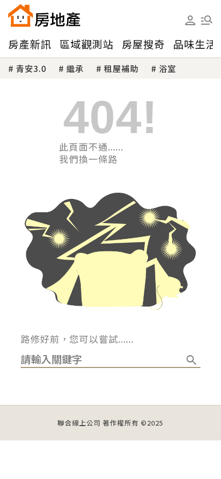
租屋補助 (121, 68)
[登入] (190, 20)
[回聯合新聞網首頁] (20, 15)
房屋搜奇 (143, 43)
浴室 (167, 68)
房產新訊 (29, 43)
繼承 (75, 68)
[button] (206, 20)
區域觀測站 (87, 43)
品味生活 (194, 43)
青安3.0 (31, 68)
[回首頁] (44, 15)
